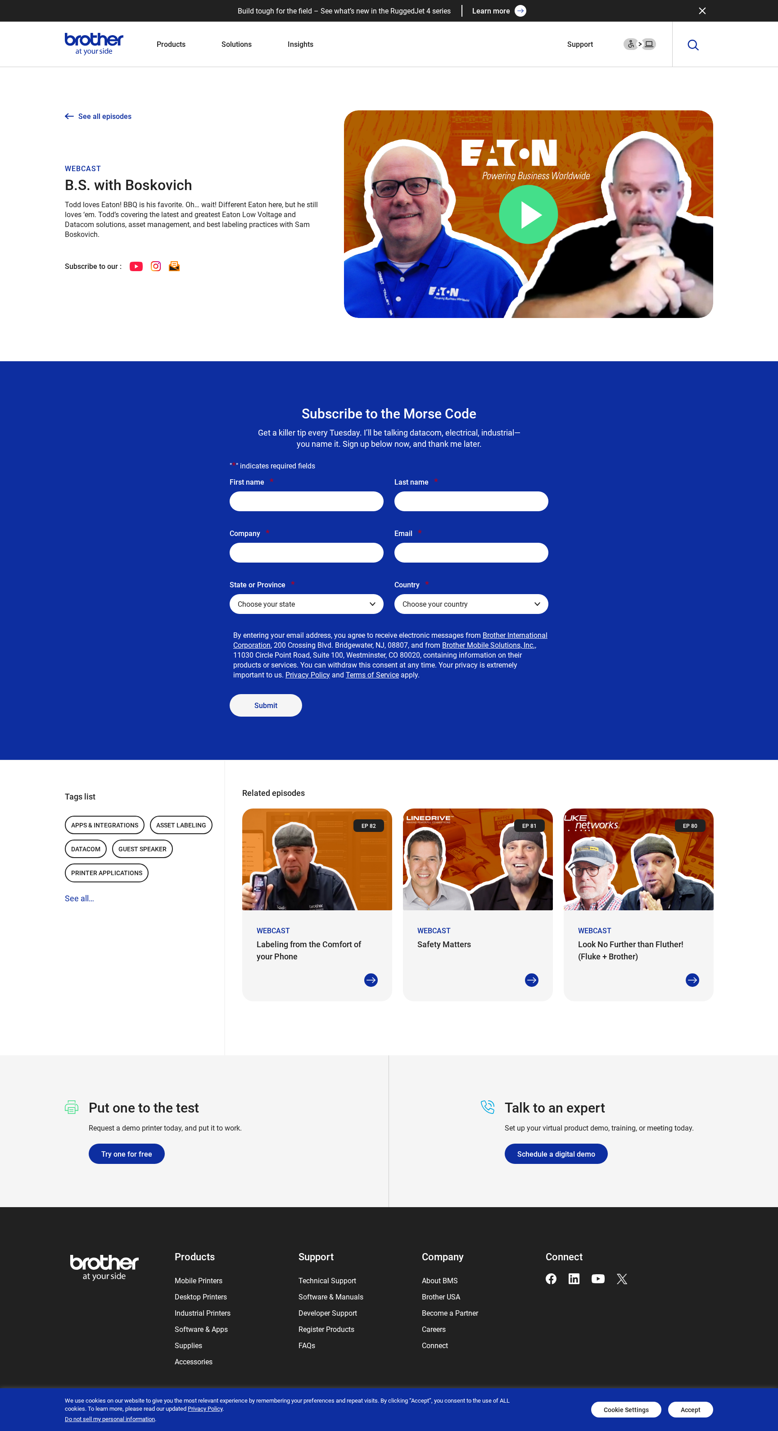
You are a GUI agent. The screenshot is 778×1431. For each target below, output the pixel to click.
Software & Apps (201, 1329)
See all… (79, 898)
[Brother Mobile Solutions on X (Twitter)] (622, 1277)
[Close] (702, 10)
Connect (435, 1345)
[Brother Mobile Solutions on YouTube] (598, 1277)
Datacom (85, 849)
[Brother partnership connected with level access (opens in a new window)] (640, 43)
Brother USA (441, 1296)
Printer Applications (106, 872)
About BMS (440, 1280)
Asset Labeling (181, 825)
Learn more (491, 10)
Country (411, 584)
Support (580, 44)
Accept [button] (691, 1409)
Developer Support (328, 1312)
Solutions (237, 44)
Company (250, 532)
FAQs (307, 1345)
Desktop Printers (201, 1296)
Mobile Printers (198, 1280)
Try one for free (126, 1153)
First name (252, 481)
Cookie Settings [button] (626, 1409)
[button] (528, 214)
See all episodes (104, 116)
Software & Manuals (331, 1296)
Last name (416, 481)
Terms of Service (372, 674)
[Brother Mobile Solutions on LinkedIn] (574, 1277)
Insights (300, 44)
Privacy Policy (307, 674)
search (693, 45)
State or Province (262, 584)
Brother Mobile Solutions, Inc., (489, 645)
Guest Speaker (142, 849)
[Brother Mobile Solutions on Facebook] (551, 1277)
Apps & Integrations (104, 825)
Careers (434, 1329)
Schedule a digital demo (556, 1153)
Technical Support (327, 1280)
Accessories (194, 1361)
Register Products (326, 1329)
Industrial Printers (203, 1312)
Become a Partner (450, 1312)
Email (408, 532)
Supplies (188, 1345)
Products (171, 44)
